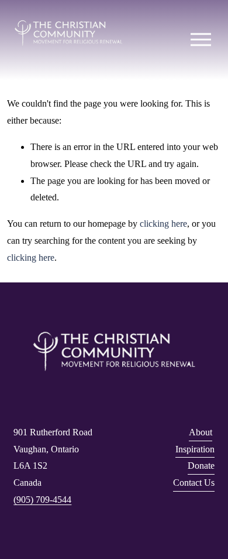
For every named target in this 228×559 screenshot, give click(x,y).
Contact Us (194, 483)
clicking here (163, 224)
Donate (201, 466)
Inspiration (195, 449)
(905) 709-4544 (42, 500)
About (200, 432)
